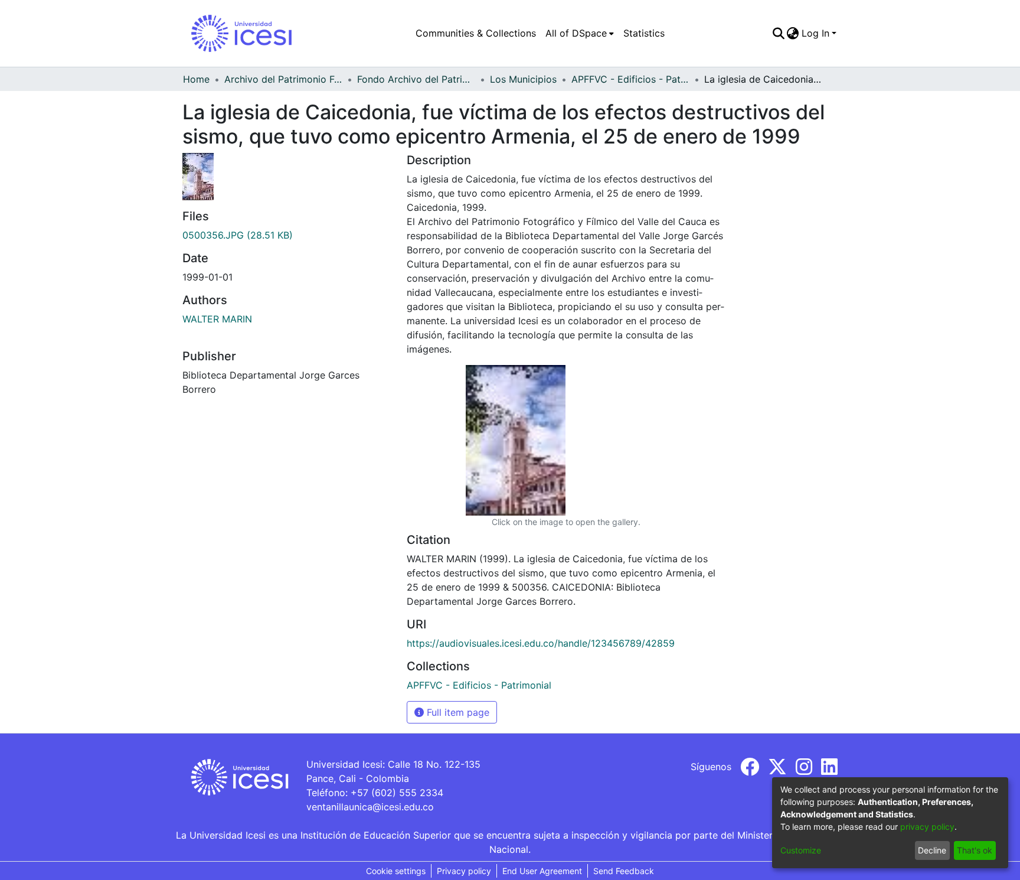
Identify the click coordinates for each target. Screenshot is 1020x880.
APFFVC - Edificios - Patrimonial (630, 79)
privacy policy (927, 827)
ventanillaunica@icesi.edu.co (370, 807)
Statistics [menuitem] (644, 33)
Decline (932, 850)
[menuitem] (579, 33)
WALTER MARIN (217, 319)
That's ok (974, 850)
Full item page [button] (456, 712)
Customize (800, 850)
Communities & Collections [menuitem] (476, 33)
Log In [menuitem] (815, 33)
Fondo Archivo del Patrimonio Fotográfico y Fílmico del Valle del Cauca (416, 79)
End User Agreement (542, 871)
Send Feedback (623, 871)
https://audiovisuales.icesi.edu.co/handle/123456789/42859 (541, 643)
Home (196, 79)
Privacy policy (464, 871)
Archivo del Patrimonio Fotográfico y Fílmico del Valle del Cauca (283, 79)
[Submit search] (778, 33)
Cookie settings (396, 871)
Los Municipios (523, 79)
